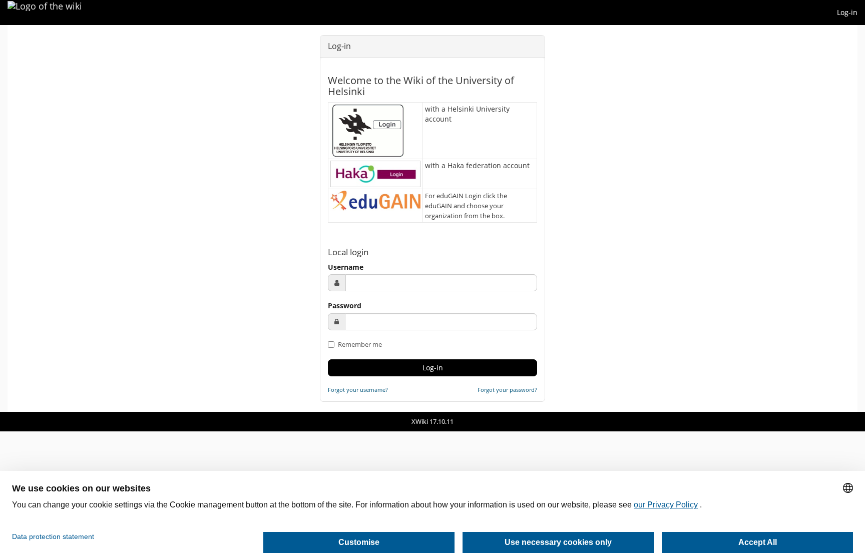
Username (345, 267)
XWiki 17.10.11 (432, 421)
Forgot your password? (507, 389)
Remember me (359, 344)
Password (344, 305)
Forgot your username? (358, 389)
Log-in (847, 12)
